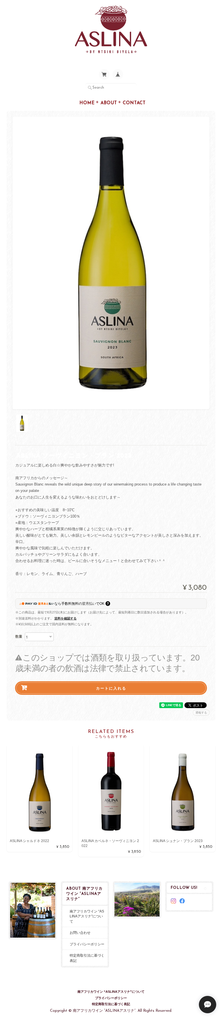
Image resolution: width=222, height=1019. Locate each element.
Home (87, 103)
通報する (201, 712)
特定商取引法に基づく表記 (87, 957)
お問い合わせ (80, 932)
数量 (18, 636)
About (109, 103)
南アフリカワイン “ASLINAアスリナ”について (87, 916)
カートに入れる (111, 688)
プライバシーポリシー (87, 944)
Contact (134, 103)
